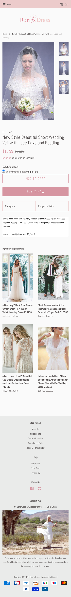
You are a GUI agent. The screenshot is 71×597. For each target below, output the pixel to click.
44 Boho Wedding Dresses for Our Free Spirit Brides (35, 506)
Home (4, 34)
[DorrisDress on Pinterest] (39, 489)
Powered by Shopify (49, 577)
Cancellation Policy (36, 443)
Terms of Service (35, 438)
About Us (35, 429)
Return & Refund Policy (35, 447)
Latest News (35, 500)
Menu (8, 4)
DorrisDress (35, 577)
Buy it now (35, 192)
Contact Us (35, 472)
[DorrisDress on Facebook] (32, 489)
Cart (66, 4)
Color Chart (35, 468)
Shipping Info (35, 433)
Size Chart (35, 463)
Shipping (6, 158)
